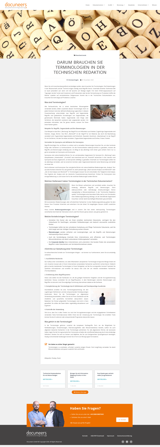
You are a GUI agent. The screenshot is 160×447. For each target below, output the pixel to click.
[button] (80, 392)
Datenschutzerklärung (124, 436)
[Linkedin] (127, 441)
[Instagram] (123, 441)
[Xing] (131, 441)
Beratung (120, 5)
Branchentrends (81, 55)
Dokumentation (98, 5)
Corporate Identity (57, 242)
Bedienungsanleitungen (63, 210)
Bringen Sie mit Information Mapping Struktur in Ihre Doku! (79, 375)
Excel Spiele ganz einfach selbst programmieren (105, 374)
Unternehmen (142, 5)
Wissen (154, 5)
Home (88, 5)
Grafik (110, 5)
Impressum (110, 436)
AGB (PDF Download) (97, 436)
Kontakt (85, 436)
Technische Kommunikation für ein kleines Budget (52, 374)
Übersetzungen (54, 232)
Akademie (131, 5)
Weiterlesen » (47, 379)
